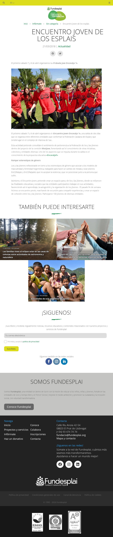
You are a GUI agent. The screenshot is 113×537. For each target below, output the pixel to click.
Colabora (35, 429)
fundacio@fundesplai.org (71, 435)
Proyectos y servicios (16, 429)
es (11, 2)
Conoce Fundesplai (19, 407)
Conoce (34, 425)
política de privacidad (31, 341)
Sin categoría (52, 23)
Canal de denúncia (72, 495)
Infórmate (36, 23)
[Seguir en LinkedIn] (64, 361)
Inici (26, 23)
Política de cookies (92, 495)
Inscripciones (38, 434)
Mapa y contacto (66, 438)
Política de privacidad (19, 495)
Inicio (7, 425)
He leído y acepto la (23, 341)
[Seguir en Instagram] (56, 361)
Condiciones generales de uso (46, 495)
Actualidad (64, 46)
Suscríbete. (11, 349)
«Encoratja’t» (52, 155)
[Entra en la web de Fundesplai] (56, 485)
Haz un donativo (13, 438)
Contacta (35, 438)
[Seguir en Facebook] (48, 361)
